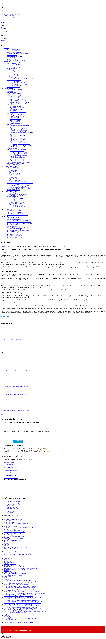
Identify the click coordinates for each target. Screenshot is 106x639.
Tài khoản (6, 578)
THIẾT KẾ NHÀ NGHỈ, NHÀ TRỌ (19, 82)
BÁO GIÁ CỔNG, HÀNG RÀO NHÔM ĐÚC (19, 227)
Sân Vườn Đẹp (7, 576)
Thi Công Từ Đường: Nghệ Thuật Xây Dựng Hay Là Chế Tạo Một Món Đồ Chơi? (24, 593)
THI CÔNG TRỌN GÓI (10, 590)
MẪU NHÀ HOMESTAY (13, 165)
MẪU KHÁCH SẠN (12, 92)
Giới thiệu (6, 544)
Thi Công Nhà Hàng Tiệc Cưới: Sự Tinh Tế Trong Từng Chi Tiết (20, 582)
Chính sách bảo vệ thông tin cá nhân (16, 503)
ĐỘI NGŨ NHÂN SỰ (12, 55)
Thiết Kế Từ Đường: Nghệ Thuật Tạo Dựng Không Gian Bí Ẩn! (20, 610)
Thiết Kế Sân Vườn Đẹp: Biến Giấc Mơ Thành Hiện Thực (18, 604)
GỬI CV (6, 546)
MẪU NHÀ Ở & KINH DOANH (15, 163)
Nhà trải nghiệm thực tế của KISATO (13, 565)
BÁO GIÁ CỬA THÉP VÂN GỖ (15, 231)
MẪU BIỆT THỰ (11, 105)
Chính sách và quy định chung (14, 504)
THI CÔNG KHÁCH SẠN (14, 173)
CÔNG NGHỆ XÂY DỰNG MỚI (15, 213)
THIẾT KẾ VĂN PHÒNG (16, 81)
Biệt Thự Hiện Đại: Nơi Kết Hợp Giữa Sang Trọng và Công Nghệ (20, 523)
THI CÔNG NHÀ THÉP (13, 171)
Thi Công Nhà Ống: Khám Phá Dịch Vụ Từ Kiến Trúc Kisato (19, 584)
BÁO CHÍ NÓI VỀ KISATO (14, 49)
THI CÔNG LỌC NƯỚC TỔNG (15, 208)
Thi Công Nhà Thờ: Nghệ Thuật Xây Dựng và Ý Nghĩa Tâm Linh (20, 586)
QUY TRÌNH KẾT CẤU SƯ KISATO (13, 575)
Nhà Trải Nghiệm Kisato (10, 564)
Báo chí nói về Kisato (9, 15)
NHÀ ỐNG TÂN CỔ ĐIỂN (17, 116)
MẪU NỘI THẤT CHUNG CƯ (18, 137)
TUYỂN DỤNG (11, 57)
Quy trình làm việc (11, 505)
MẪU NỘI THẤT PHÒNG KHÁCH (19, 126)
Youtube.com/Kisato (9, 472)
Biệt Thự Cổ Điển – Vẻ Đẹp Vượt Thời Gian (15, 520)
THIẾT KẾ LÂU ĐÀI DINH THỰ (15, 64)
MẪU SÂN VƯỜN (12, 148)
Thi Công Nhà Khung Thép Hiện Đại (13, 583)
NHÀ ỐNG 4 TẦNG (15, 121)
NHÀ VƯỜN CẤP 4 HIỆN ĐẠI (18, 103)
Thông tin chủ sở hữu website (14, 501)
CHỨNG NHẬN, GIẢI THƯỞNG (15, 52)
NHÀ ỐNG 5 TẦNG (15, 123)
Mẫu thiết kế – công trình (10, 17)
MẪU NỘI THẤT (11, 124)
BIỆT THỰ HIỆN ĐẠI (16, 106)
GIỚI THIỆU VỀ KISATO (13, 50)
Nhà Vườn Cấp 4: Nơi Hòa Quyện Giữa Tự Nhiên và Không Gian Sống (21, 568)
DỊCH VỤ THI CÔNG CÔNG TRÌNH (14, 539)
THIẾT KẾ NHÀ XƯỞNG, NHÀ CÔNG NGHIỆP (20, 78)
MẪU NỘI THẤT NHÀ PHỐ (17, 139)
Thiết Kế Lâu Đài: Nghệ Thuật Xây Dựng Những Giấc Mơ (18, 596)
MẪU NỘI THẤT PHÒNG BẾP (18, 128)
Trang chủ (6, 615)
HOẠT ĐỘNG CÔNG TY (13, 59)
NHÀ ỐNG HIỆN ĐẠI (16, 114)
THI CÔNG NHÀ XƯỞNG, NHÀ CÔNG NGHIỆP (20, 183)
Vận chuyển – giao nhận (13, 508)
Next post (3, 415)
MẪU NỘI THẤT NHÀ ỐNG (17, 141)
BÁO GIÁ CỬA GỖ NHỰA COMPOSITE (18, 230)
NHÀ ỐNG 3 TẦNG (15, 120)
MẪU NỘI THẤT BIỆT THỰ (17, 135)
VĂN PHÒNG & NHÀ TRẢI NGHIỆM (17, 60)
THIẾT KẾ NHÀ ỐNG (13, 71)
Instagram (3, 40)
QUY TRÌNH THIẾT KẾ (13, 63)
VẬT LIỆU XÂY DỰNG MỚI (14, 212)
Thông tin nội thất (8, 614)
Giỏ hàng (6, 543)
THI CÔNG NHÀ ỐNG (13, 177)
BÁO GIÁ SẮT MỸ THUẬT (14, 229)
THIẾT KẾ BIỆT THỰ (13, 70)
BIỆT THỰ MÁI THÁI (16, 109)
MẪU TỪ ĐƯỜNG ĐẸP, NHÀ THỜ (16, 149)
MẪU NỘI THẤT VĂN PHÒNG (21, 144)
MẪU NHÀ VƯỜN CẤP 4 (14, 95)
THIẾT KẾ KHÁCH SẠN (13, 67)
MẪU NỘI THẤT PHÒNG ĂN (18, 127)
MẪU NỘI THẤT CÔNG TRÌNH (18, 142)
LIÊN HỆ (6, 555)
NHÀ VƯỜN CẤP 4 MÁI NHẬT (18, 99)
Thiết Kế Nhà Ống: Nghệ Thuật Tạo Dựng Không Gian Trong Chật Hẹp (22, 600)
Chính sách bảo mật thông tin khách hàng (14, 530)
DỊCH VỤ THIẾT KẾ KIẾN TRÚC (13, 540)
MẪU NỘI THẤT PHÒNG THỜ (18, 134)
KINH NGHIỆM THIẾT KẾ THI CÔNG (17, 215)
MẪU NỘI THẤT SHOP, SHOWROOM (23, 145)
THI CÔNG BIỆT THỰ (13, 176)
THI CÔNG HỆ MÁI (12, 197)
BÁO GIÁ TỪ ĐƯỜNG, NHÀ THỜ (16, 224)
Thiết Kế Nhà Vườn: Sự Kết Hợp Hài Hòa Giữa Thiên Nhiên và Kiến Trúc (22, 603)
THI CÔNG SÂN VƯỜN (13, 180)
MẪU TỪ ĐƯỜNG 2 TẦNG (17, 158)
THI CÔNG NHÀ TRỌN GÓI (14, 192)
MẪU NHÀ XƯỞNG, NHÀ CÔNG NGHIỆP (18, 162)
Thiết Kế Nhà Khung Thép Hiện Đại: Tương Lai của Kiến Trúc (19, 598)
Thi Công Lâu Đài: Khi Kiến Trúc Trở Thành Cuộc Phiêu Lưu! (19, 580)
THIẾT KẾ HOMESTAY (13, 87)
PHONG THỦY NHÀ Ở (10, 572)
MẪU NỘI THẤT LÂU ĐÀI (17, 146)
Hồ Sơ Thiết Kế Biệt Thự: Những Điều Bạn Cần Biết (17, 547)
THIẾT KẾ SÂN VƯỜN (13, 75)
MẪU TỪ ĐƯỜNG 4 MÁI (20, 153)
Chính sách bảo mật (12, 511)
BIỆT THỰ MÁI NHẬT (16, 110)
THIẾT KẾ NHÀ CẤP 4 (13, 69)
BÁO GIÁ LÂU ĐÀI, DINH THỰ (15, 219)
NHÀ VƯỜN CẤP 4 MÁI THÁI (18, 98)
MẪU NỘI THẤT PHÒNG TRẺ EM (19, 131)
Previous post (4, 414)
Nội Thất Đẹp (7, 571)
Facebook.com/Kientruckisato (11, 470)
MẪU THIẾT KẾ (8, 558)
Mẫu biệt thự (7, 557)
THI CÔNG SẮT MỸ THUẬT (15, 199)
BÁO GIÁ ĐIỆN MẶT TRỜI (14, 234)
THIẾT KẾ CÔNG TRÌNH (14, 80)
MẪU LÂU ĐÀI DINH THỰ (14, 89)
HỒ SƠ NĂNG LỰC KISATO (14, 56)
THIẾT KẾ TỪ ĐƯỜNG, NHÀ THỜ (16, 77)
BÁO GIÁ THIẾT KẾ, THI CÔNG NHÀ (17, 220)
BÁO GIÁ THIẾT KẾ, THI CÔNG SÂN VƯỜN (19, 223)
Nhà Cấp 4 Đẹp (7, 559)
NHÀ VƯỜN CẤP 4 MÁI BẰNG (18, 96)
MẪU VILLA (10, 91)
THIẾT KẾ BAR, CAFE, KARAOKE (19, 84)
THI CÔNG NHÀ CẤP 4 (13, 174)
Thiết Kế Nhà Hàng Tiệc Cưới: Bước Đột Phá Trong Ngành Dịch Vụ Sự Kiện (23, 597)
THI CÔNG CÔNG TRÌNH (14, 184)
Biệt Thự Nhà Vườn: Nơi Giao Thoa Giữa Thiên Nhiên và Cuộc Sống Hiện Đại (23, 525)
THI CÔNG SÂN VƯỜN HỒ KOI (16, 195)
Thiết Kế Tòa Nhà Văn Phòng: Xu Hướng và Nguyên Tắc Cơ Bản (20, 607)
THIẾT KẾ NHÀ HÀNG (16, 85)
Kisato (2, 32)
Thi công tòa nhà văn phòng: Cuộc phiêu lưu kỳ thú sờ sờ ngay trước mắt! (22, 589)
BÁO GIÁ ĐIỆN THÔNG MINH (15, 236)
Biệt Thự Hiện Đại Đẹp (9, 522)
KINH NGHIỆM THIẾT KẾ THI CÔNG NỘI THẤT (17, 554)
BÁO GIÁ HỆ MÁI (12, 226)
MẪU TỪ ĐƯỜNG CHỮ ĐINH (18, 159)
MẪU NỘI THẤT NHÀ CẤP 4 (18, 138)
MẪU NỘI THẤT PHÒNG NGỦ (18, 130)
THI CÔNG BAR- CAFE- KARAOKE (20, 188)
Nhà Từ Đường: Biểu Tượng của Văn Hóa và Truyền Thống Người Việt (21, 566)
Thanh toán (6, 579)
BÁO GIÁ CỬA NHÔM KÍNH (15, 233)
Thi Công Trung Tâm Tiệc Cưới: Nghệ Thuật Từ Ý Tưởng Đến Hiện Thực (22, 591)
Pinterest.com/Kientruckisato (11, 478)
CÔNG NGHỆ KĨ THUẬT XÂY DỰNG (14, 536)
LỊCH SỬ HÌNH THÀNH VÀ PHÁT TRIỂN (18, 53)
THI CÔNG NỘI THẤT (13, 178)
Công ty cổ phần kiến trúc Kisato (12, 14)
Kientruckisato (4, 30)
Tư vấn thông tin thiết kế (10, 619)
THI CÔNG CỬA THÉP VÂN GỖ (16, 202)
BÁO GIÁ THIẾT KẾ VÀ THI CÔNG (14, 519)
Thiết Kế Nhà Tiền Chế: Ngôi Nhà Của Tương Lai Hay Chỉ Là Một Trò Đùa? (23, 601)
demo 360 (6, 537)
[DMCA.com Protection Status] (18, 442)
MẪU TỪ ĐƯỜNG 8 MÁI (20, 155)
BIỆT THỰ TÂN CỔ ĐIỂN (17, 107)
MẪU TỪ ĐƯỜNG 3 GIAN (17, 151)
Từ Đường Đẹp (7, 617)
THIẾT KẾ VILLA (12, 66)
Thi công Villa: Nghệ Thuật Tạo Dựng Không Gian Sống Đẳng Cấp (20, 594)
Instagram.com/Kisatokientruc (11, 475)
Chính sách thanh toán (12, 507)
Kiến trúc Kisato (15, 515)
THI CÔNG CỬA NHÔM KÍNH (15, 203)
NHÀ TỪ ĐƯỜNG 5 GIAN (17, 156)
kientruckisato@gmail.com (10, 467)
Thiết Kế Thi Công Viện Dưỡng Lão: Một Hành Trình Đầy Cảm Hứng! (21, 605)
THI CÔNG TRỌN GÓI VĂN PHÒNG (20, 185)
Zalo (2, 27)
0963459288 (4, 22)
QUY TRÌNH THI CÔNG (13, 167)
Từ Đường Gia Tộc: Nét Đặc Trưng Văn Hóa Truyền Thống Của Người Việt (23, 618)
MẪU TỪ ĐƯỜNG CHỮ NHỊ (17, 160)
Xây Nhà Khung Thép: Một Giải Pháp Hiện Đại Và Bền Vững (19, 622)
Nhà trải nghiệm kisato (9, 562)
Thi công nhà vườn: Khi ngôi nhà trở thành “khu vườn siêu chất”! (20, 587)
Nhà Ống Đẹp (7, 561)
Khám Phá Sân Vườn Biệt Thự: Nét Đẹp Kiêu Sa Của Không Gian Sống (22, 550)
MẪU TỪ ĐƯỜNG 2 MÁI (20, 152)
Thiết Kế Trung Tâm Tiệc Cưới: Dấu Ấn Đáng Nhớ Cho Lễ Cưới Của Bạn (22, 608)
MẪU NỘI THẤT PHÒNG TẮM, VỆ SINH (21, 133)
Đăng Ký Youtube (8, 541)
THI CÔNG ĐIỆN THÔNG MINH (16, 206)
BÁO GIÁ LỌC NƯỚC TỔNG (15, 237)
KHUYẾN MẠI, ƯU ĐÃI (13, 217)
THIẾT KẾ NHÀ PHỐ (12, 73)
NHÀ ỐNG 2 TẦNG (15, 119)
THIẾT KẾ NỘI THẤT (13, 74)
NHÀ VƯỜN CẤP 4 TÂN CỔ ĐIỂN (19, 102)
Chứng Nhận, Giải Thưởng (10, 534)
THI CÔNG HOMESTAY (13, 190)
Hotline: (6, 462)
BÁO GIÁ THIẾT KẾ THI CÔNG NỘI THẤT (19, 222)
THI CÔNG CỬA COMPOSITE (15, 201)
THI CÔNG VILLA (12, 170)
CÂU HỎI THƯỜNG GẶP (14, 210)
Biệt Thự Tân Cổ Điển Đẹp (10, 526)
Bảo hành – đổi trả (11, 510)
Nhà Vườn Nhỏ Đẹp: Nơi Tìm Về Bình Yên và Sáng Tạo (18, 569)
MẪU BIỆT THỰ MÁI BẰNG (18, 112)
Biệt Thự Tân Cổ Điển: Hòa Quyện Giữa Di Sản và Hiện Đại (19, 527)
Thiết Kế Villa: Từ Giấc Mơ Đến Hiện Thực (15, 612)
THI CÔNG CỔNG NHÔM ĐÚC (15, 198)
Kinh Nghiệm (7, 552)
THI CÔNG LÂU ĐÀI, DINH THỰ (16, 169)
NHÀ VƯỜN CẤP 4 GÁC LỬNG (18, 101)
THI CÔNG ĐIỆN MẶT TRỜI (15, 205)
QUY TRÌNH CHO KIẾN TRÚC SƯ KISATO (15, 573)
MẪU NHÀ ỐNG (11, 113)
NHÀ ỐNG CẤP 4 (14, 117)
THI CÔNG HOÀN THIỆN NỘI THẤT (17, 194)
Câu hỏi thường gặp (12, 512)
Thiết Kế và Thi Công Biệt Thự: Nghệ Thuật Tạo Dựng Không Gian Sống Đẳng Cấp (25, 611)
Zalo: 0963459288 (8, 465)
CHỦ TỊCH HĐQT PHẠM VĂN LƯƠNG (14, 532)
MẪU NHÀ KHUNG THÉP (14, 94)
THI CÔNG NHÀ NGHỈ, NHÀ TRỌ (19, 187)
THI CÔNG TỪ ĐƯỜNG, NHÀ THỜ (16, 181)
